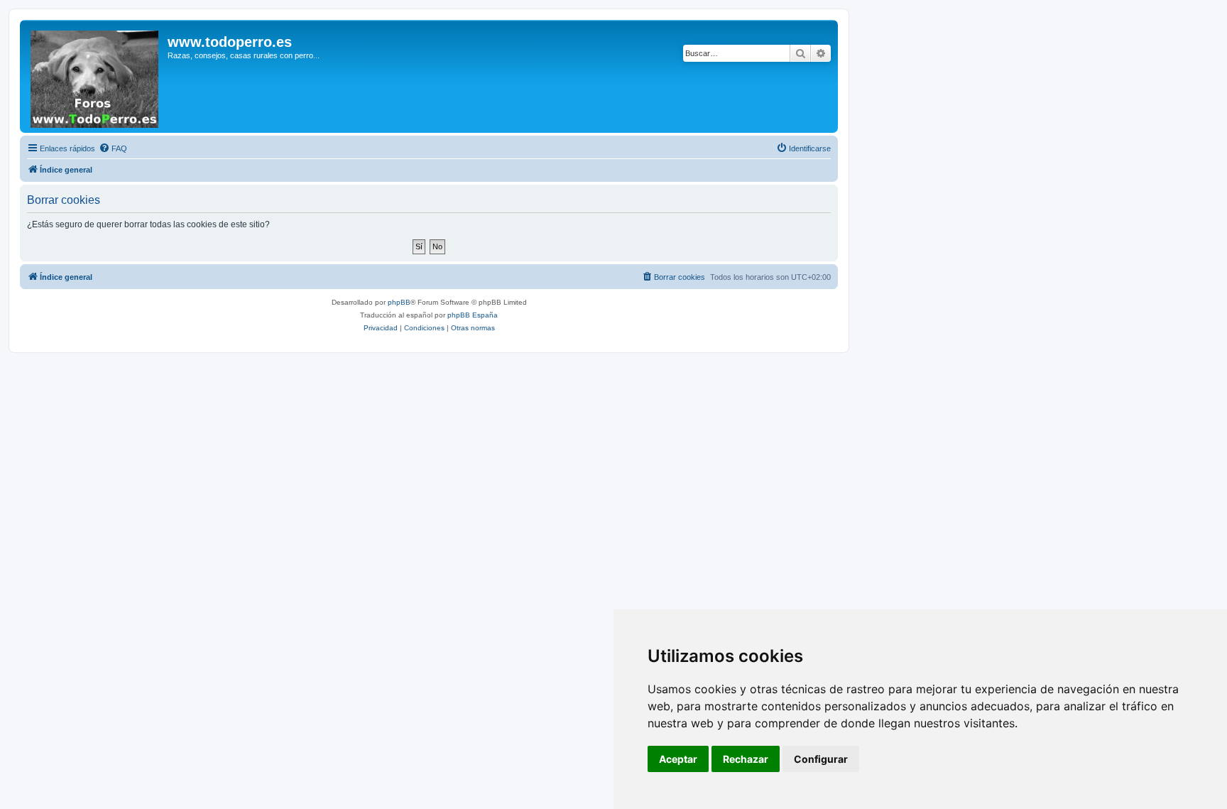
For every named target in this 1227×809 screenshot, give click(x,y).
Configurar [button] (821, 759)
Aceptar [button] (678, 759)
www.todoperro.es (230, 42)
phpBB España (472, 315)
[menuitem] (113, 148)
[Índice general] (95, 76)
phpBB (399, 302)
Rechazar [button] (745, 759)
